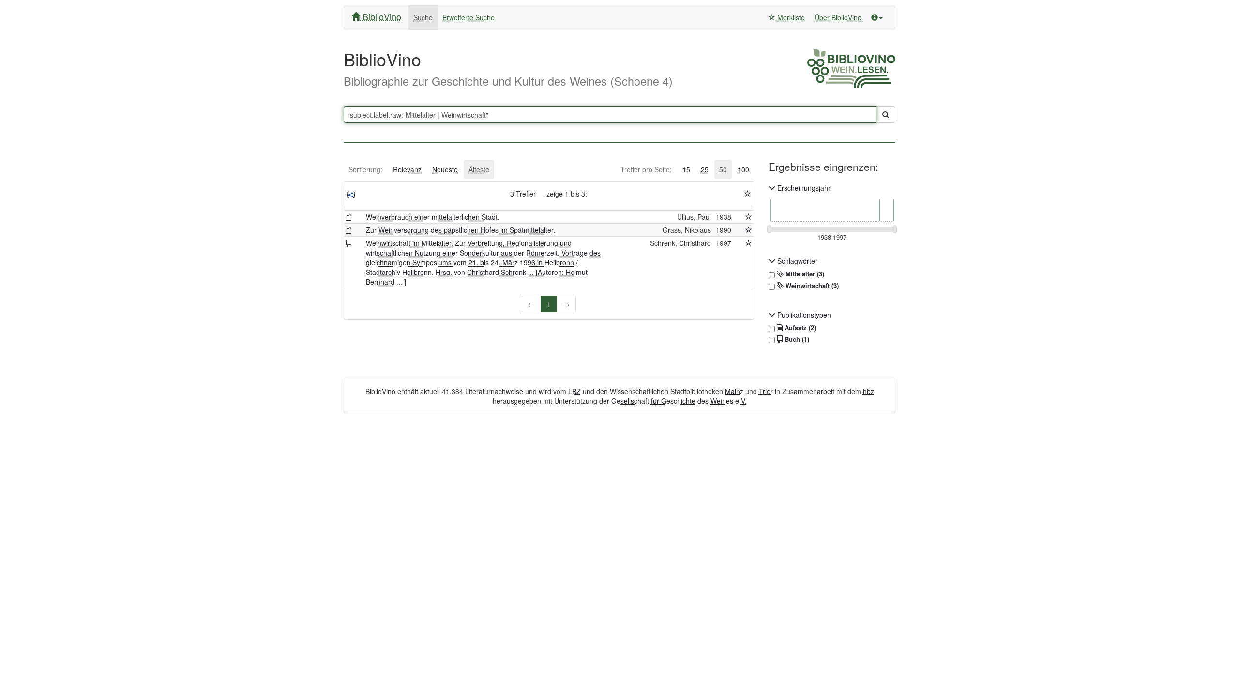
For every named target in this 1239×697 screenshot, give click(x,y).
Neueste (445, 169)
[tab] (365, 169)
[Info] (877, 17)
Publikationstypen (803, 314)
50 (723, 169)
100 (743, 169)
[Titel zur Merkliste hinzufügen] (748, 217)
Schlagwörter (796, 261)
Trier (766, 391)
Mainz (734, 391)
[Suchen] (885, 114)
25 (705, 169)
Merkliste (790, 17)
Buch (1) (796, 339)
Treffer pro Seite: (646, 169)
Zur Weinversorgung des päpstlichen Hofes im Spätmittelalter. (460, 230)
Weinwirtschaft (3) (811, 285)
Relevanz (407, 169)
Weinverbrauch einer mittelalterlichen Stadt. (432, 217)
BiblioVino (380, 16)
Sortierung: (365, 169)
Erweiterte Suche (468, 17)
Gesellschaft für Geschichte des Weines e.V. (679, 401)
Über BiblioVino (838, 17)
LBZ (574, 391)
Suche (423, 17)
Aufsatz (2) (799, 327)
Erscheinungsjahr (803, 188)
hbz (868, 391)
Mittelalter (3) (804, 274)
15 (686, 169)
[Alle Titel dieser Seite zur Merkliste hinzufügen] (747, 193)
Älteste (478, 169)
